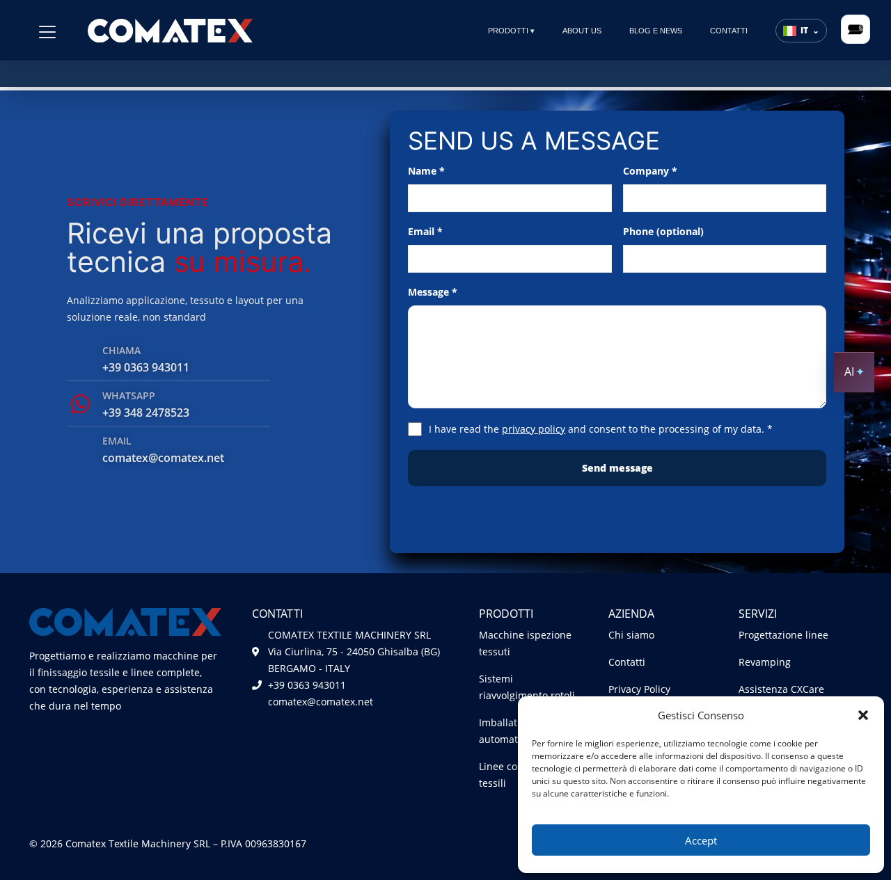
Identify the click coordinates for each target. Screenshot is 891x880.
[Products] (47, 32)
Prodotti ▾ (511, 30)
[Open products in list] (855, 29)
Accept (701, 840)
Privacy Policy (639, 689)
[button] (863, 715)
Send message (617, 467)
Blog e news (655, 30)
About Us (581, 30)
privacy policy (533, 428)
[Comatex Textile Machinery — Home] (170, 30)
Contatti (729, 30)
